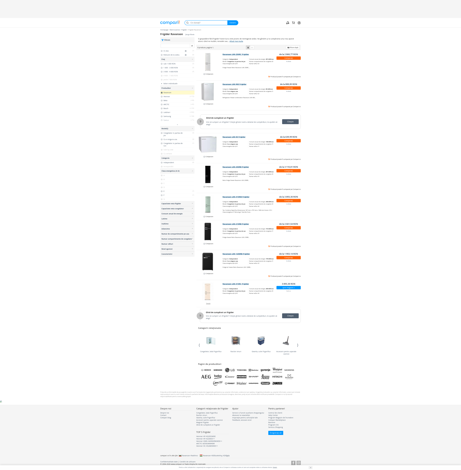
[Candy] (230, 376)
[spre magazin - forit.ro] (210, 291)
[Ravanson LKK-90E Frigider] (210, 92)
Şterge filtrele (189, 34)
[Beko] (218, 376)
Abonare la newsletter (241, 415)
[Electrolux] (253, 370)
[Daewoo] (289, 376)
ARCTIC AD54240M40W (205, 443)
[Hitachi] (277, 376)
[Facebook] (293, 462)
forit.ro (288, 291)
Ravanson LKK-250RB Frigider (236, 167)
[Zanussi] (277, 383)
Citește (290, 121)
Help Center (273, 415)
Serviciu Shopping (275, 427)
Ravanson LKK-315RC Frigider (236, 284)
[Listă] (248, 47)
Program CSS (273, 425)
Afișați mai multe (236, 41)
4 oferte (288, 61)
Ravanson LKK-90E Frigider (234, 84)
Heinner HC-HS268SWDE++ (207, 446)
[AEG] (206, 376)
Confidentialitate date (169, 462)
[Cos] (293, 22)
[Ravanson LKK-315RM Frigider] (210, 204)
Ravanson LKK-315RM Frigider (236, 197)
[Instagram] (299, 462)
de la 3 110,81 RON (288, 167)
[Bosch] (206, 370)
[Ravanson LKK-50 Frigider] (210, 145)
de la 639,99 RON (288, 137)
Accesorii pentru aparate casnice (286, 352)
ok (192, 46)
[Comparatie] (287, 22)
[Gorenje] (265, 370)
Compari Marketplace (277, 420)
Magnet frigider (202, 422)
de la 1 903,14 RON (288, 253)
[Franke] (241, 376)
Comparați (288, 58)
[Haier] (241, 383)
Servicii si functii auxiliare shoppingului (248, 413)
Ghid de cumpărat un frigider (220, 118)
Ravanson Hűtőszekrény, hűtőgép (216, 455)
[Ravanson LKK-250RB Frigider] (210, 175)
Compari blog (165, 417)
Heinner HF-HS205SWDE (206, 436)
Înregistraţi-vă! (276, 433)
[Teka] (265, 376)
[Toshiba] (241, 370)
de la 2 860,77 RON (288, 54)
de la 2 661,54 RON (288, 224)
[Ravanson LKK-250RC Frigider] (210, 62)
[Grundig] (253, 383)
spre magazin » (288, 287)
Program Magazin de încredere (280, 417)
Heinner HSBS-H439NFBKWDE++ (209, 441)
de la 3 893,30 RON (288, 196)
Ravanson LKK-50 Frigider (234, 137)
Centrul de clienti (275, 413)
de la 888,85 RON (288, 84)
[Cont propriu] (299, 22)
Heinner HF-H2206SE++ (205, 439)
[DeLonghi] (265, 383)
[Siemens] (289, 370)
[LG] (230, 370)
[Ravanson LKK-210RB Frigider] (210, 232)
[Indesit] (230, 383)
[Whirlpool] (277, 370)
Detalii (208, 303)
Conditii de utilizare (187, 462)
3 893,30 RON (288, 283)
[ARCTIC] (218, 383)
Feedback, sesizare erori (242, 420)
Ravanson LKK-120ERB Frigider (236, 254)
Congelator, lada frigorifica (210, 351)
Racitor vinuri (235, 351)
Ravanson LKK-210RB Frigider (236, 224)
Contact (163, 415)
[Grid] (252, 47)
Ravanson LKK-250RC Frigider (236, 54)
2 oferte (288, 204)
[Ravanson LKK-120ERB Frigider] (210, 261)
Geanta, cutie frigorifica (261, 351)
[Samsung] (218, 370)
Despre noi (164, 413)
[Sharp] (253, 376)
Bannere (271, 422)
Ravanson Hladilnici (190, 455)
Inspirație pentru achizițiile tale (245, 417)
